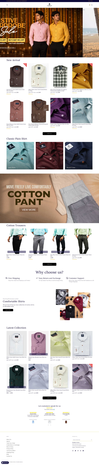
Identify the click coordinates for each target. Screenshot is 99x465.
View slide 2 (51, 55)
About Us (9, 439)
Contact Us (9, 456)
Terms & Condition (11, 450)
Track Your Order (11, 443)
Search (8, 441)
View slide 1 (47, 55)
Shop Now (8, 310)
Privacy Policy (10, 448)
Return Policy (10, 446)
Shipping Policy (10, 452)
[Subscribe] (91, 440)
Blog (8, 454)
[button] (7, 5)
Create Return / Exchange (13, 445)
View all (49, 133)
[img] (49, 408)
